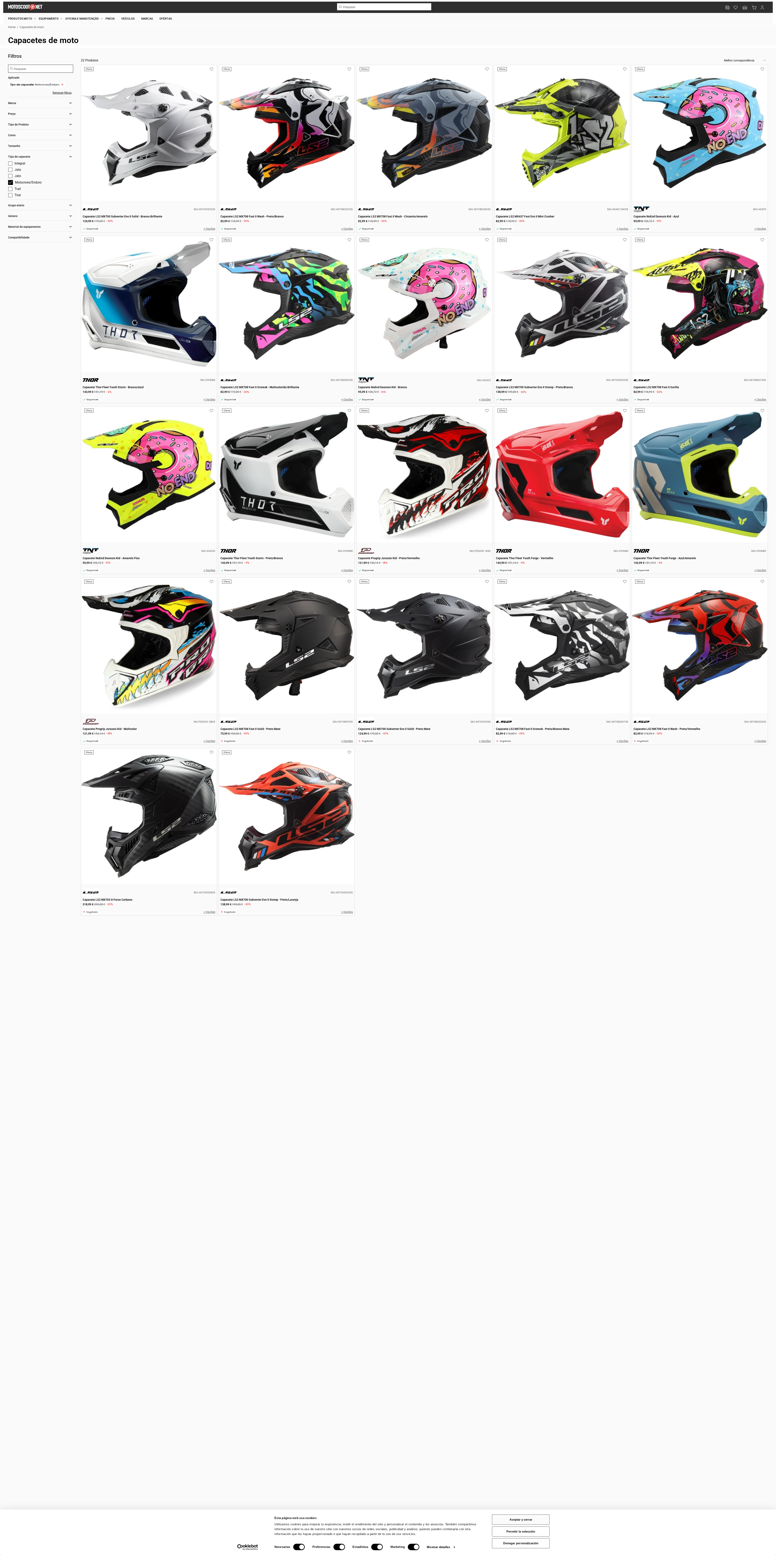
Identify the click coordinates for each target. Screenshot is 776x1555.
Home (12, 27)
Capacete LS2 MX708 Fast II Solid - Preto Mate (287, 645)
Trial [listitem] (18, 195)
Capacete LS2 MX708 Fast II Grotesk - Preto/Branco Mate (562, 645)
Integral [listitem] (20, 163)
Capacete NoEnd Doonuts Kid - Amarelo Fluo (149, 474)
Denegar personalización (520, 1543)
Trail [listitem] (18, 189)
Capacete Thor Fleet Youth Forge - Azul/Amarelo (700, 474)
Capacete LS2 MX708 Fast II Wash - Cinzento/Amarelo (424, 133)
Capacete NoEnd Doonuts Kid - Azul (700, 133)
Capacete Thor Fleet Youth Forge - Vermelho (562, 474)
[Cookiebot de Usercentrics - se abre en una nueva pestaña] (247, 1547)
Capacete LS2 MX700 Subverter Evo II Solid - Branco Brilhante (149, 133)
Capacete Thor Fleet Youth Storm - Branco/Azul (149, 304)
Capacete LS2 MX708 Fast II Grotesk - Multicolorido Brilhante (287, 304)
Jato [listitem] (18, 170)
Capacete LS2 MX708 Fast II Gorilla (700, 304)
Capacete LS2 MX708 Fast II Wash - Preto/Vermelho (700, 645)
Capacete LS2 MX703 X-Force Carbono (149, 816)
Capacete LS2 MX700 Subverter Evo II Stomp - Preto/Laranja (287, 816)
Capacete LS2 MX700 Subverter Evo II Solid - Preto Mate (424, 645)
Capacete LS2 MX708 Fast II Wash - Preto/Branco (287, 133)
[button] (745, 8)
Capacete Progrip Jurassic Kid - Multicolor (149, 645)
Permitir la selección (520, 1531)
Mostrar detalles (438, 1547)
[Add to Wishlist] (211, 69)
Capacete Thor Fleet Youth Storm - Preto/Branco (287, 474)
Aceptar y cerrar (520, 1519)
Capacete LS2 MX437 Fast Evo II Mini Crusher (562, 133)
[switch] (339, 1547)
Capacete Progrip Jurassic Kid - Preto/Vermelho (424, 474)
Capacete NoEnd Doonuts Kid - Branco (424, 304)
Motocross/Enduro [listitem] (34, 84)
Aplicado (13, 77)
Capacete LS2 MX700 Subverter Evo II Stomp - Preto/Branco (562, 304)
